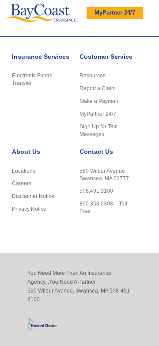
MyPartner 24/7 (115, 13)
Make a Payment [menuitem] (100, 101)
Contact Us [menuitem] (96, 151)
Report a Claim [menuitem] (98, 88)
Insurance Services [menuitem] (40, 56)
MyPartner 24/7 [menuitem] (98, 114)
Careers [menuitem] (21, 183)
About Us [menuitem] (26, 151)
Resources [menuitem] (93, 75)
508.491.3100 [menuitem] (96, 191)
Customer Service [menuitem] (106, 56)
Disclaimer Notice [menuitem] (33, 196)
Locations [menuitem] (23, 171)
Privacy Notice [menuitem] (29, 209)
